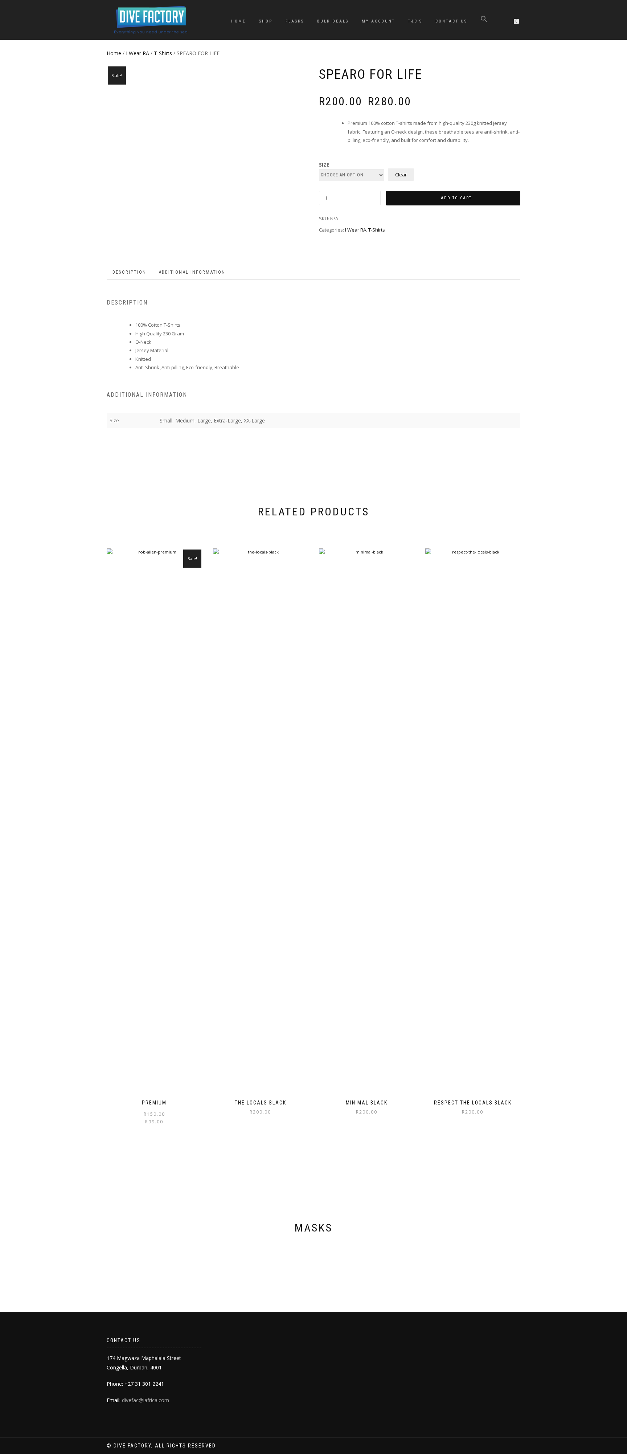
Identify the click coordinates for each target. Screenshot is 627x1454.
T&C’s (415, 21)
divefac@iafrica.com (145, 1400)
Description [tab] (129, 272)
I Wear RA (137, 53)
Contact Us (451, 21)
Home (238, 21)
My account (378, 21)
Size (324, 164)
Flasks (295, 21)
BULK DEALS (333, 21)
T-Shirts (163, 53)
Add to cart (456, 198)
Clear (401, 174)
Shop (265, 21)
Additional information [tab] (192, 272)
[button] (484, 20)
